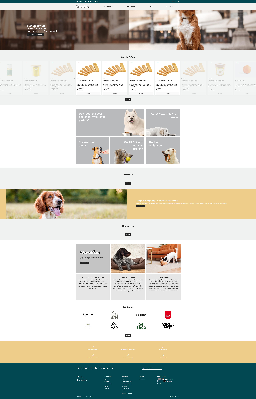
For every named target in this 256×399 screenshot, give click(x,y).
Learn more (141, 206)
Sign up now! (128, 24)
